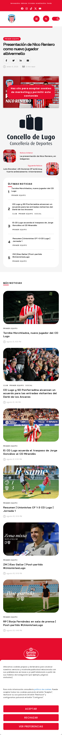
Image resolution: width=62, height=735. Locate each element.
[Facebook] (6, 60)
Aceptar (31, 708)
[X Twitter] (13, 60)
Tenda (49, 3)
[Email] (28, 60)
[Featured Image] (31, 307)
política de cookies (42, 689)
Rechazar (31, 717)
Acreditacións (41, 3)
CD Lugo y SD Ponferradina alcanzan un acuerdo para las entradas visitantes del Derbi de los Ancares (32, 207)
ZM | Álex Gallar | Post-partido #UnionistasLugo (27, 255)
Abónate (24, 3)
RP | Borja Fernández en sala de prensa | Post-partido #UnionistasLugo (29, 623)
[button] (36, 19)
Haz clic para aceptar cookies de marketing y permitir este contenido (31, 92)
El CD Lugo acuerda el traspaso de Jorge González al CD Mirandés (32, 223)
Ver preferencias (31, 726)
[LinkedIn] (20, 60)
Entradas (31, 3)
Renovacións (15, 3)
